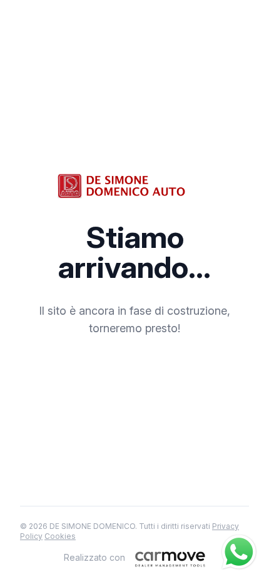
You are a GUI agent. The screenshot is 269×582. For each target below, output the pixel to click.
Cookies (60, 536)
